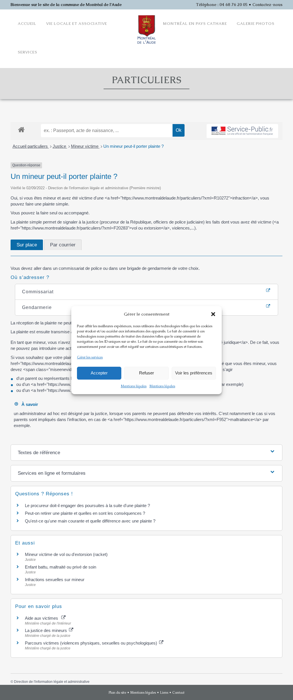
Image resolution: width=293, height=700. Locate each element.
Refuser (146, 372)
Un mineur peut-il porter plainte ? (133, 146)
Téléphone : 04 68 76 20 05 (222, 4)
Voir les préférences (193, 372)
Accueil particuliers (31, 146)
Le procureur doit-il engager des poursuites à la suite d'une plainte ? (87, 505)
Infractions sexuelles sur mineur (54, 579)
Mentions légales (133, 386)
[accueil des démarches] (21, 129)
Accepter (99, 372)
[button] (213, 314)
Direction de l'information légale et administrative (52, 682)
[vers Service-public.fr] (242, 131)
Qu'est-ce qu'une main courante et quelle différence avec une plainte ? (90, 520)
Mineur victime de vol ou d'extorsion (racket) (66, 554)
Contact (178, 692)
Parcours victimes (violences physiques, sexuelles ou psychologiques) (91, 643)
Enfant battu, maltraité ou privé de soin (60, 567)
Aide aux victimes (42, 618)
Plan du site (117, 692)
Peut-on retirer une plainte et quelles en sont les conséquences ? (85, 513)
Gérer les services (90, 357)
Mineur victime (85, 146)
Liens (164, 692)
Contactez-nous (267, 4)
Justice (60, 146)
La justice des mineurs (46, 630)
